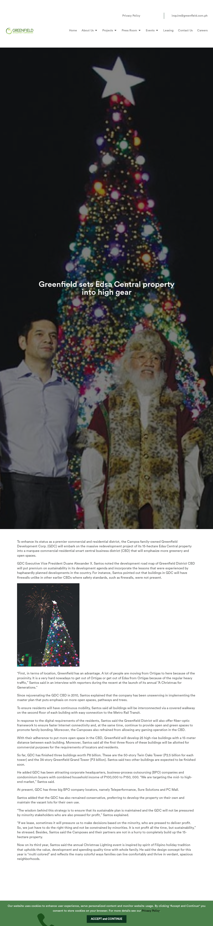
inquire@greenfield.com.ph (190, 15)
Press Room (129, 30)
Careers (202, 30)
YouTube (157, 15)
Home (73, 30)
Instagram (151, 15)
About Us (88, 30)
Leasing (168, 30)
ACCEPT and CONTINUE (106, 918)
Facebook (144, 15)
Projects (107, 30)
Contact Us (185, 30)
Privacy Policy (131, 15)
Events (150, 30)
